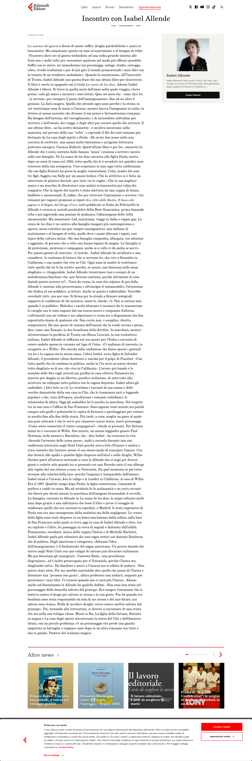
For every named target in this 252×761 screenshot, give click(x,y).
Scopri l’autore (193, 95)
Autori (96, 7)
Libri (84, 7)
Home (113, 26)
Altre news (43, 654)
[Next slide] (220, 654)
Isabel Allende (178, 75)
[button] (191, 654)
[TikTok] (213, 7)
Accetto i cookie (222, 727)
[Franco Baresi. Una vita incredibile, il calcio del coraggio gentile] (50, 686)
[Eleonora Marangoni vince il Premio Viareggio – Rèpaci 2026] (101, 686)
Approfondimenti (149, 7)
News (138, 26)
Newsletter (126, 7)
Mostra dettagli (52, 755)
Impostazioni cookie (220, 736)
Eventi (109, 7)
